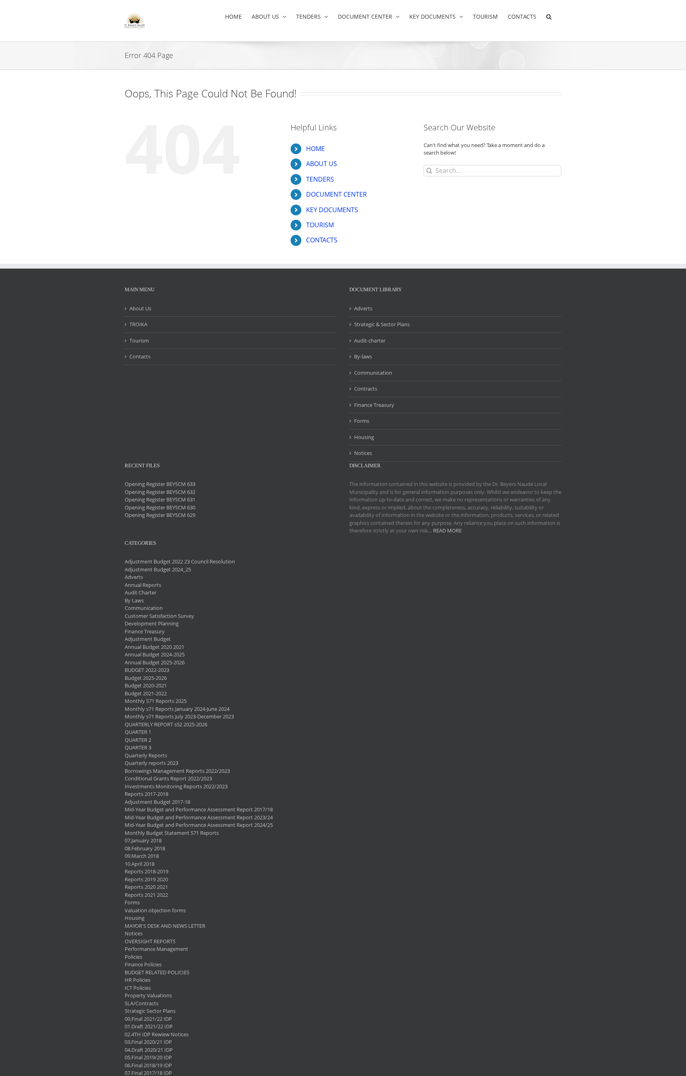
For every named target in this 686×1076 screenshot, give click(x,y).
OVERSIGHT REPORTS (150, 941)
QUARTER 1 (138, 731)
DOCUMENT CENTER (336, 194)
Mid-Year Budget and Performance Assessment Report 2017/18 (199, 809)
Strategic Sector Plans (150, 1010)
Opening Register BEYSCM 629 (160, 515)
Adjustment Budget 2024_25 (158, 569)
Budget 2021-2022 (146, 693)
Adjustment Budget (148, 639)
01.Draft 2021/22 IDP (149, 1026)
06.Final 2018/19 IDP (148, 1065)
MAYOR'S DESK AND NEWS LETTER (165, 925)
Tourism (139, 340)
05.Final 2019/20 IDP (148, 1057)
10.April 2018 (139, 863)
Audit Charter (140, 592)
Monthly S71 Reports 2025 (156, 700)
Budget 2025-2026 (146, 677)
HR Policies (137, 979)
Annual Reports (143, 584)
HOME (315, 148)
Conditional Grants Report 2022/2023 (168, 778)
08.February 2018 (145, 848)
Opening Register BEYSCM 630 (160, 507)
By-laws (363, 356)
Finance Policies (143, 964)
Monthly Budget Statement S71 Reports (172, 832)
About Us (140, 308)
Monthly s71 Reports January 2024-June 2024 (177, 708)
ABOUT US (321, 163)
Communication (373, 372)
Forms (361, 420)
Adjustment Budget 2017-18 (157, 801)
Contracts (365, 388)
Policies (133, 956)
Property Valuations (148, 995)
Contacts (139, 356)
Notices (363, 453)
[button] (548, 16)
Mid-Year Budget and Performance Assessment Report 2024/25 (199, 824)
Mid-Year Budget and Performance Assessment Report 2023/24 (199, 817)
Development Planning (152, 623)
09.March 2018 (142, 855)
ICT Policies (138, 987)
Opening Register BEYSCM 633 (160, 484)
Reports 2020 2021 (146, 886)
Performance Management (156, 948)
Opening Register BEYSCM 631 (160, 499)
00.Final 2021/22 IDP (148, 1018)
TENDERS (320, 179)
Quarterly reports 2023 (151, 762)
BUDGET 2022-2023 (147, 669)
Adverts (363, 308)
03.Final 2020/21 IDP (148, 1041)
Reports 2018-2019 (146, 871)
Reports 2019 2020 (146, 879)
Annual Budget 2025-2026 (155, 662)
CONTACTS (321, 240)
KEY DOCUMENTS (332, 209)
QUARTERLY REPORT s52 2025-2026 (166, 724)
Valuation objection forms (155, 910)
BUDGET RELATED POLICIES (157, 972)
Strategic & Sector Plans (382, 324)
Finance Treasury (374, 404)
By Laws (134, 600)
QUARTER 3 (138, 747)
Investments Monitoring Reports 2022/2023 (176, 786)
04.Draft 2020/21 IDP (149, 1049)
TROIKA (138, 324)
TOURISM (320, 225)
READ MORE (447, 530)
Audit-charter (369, 340)
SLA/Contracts (141, 1003)
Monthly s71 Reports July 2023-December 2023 (179, 716)
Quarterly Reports (146, 755)
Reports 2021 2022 (146, 894)
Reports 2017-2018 (146, 793)
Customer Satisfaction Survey (159, 615)
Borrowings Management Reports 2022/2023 (177, 770)
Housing (364, 437)
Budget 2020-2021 (146, 685)
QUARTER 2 (138, 739)
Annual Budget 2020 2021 (154, 646)
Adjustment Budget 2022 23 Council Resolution (180, 561)
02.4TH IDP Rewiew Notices (157, 1034)
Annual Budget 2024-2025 (155, 654)
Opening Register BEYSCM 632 (160, 491)
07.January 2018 (143, 840)
